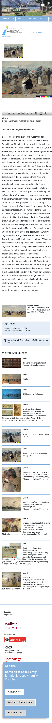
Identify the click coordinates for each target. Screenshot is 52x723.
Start (32, 32)
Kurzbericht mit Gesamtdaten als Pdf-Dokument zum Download (27, 341)
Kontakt (7, 611)
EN (48, 5)
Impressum (8, 614)
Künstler (21, 18)
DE (48, 3)
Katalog (5, 18)
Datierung (33, 18)
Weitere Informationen (20, 702)
